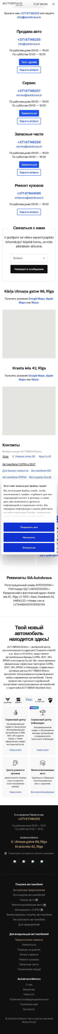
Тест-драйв (29, 62)
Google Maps (36, 298)
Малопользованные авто (27, 904)
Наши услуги (15, 750)
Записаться (29, 113)
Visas (5, 456)
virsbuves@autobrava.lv (29, 197)
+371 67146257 (29, 91)
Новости (29, 994)
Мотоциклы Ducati (40, 477)
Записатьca (29, 944)
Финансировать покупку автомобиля (29, 914)
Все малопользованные (42, 792)
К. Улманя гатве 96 (23, 456)
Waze (35, 302)
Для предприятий (29, 924)
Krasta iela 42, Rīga (29, 846)
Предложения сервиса (29, 939)
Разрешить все (29, 527)
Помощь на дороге (29, 949)
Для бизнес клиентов (15, 470)
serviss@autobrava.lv (29, 95)
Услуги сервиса (29, 954)
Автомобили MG (41, 470)
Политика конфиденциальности (29, 999)
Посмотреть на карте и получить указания (31, 853)
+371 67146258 (29, 142)
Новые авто (27, 899)
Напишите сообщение (29, 269)
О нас (29, 984)
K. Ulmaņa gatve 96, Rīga (29, 842)
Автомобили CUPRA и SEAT (19, 464)
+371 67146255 (29, 13)
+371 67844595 (29, 193)
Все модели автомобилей (29, 894)
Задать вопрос (29, 69)
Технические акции (29, 969)
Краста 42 (45, 456)
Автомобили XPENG (14, 477)
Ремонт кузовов (29, 959)
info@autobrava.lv (29, 17)
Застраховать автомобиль (29, 919)
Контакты (29, 1009)
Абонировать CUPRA (27, 909)
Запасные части (29, 964)
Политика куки (29, 1004)
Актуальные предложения (29, 890)
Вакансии (29, 989)
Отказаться (29, 547)
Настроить (29, 537)
